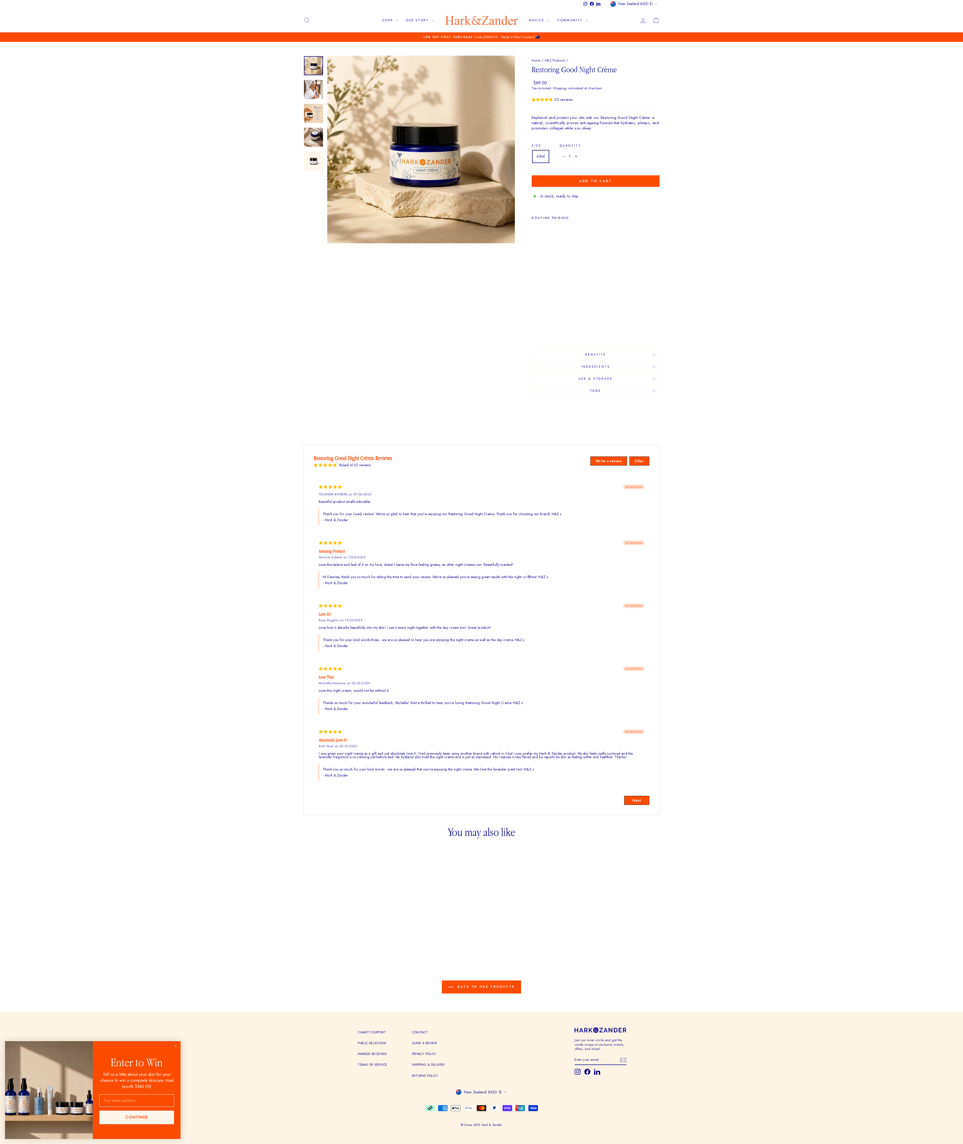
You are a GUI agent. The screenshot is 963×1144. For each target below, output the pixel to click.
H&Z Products (555, 60)
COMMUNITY (570, 20)
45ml (540, 156)
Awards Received (372, 1053)
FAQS (595, 391)
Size (536, 146)
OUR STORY (418, 20)
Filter (639, 461)
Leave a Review (424, 1043)
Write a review (609, 461)
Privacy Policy (424, 1053)
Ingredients (595, 366)
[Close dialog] (175, 1046)
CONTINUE (136, 1117)
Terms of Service (372, 1064)
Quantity (570, 146)
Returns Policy (425, 1075)
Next (636, 800)
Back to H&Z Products (485, 986)
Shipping (559, 88)
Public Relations (372, 1043)
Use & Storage (596, 378)
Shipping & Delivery (428, 1064)
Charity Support (372, 1032)
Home (536, 60)
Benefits (595, 354)
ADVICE (537, 20)
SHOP (388, 20)
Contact (420, 1032)
